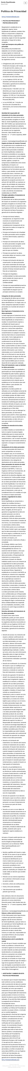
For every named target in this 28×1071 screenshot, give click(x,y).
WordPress (19, 1069)
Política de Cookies (21, 1065)
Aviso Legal (14, 1065)
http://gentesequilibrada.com (10, 1059)
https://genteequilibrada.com (10, 16)
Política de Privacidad (6, 1065)
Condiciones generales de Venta (14, 1067)
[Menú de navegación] (25, 3)
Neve (7, 1069)
